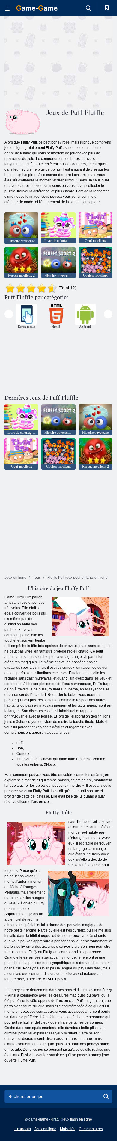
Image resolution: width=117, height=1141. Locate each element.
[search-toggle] (88, 8)
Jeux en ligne (45, 1129)
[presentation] (8, 314)
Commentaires (91, 1129)
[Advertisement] (55, 61)
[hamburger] (7, 8)
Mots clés (67, 1129)
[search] (106, 1096)
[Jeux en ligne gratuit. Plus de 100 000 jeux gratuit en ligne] (37, 8)
